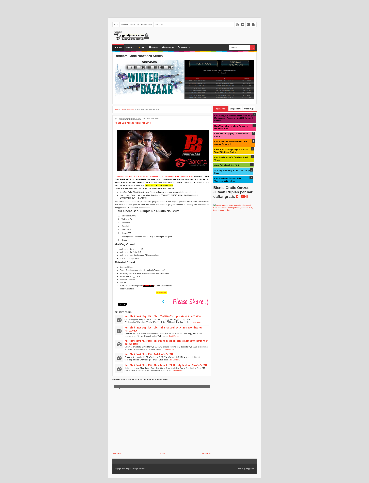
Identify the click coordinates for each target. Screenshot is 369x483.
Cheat (129, 48)
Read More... (197, 322)
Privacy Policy (146, 24)
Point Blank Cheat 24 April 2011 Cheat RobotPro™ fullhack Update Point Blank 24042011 (166, 365)
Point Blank (155, 119)
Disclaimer (159, 24)
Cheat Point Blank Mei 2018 (226, 165)
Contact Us (134, 24)
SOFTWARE (169, 48)
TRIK (142, 48)
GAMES (154, 48)
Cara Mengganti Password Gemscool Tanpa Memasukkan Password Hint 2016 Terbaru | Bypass (233, 118)
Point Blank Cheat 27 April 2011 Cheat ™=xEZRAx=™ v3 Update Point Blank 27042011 (164, 316)
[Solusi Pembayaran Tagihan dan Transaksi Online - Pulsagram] (235, 210)
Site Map (124, 24)
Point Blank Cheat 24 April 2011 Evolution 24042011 (149, 354)
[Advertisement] (86, 7)
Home (119, 48)
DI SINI (242, 196)
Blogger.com (250, 469)
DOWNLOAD (161, 292)
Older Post (206, 453)
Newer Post (117, 453)
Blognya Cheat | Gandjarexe (135, 469)
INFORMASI (185, 48)
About (116, 24)
